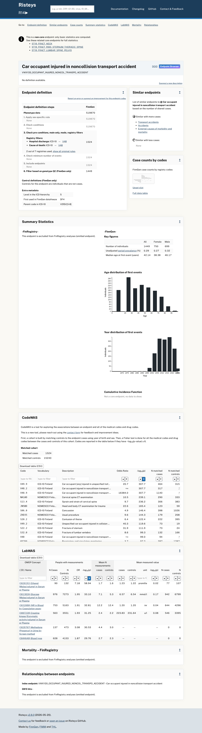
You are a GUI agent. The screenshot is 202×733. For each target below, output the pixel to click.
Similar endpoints (58, 25)
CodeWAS (113, 25)
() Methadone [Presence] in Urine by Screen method (30, 630)
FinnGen (33, 726)
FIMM (42, 726)
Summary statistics (95, 25)
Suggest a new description (170, 83)
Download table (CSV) (31, 466)
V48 (64, 141)
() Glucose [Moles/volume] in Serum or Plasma (32, 597)
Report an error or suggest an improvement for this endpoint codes (97, 98)
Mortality (136, 25)
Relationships (151, 25)
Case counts (76, 25)
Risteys (27, 5)
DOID (154, 66)
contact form (73, 432)
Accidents (143, 125)
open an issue (57, 720)
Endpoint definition (37, 25)
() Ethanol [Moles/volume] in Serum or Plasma (32, 586)
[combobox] (72, 9)
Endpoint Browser (169, 66)
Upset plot (138, 187)
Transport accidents (148, 122)
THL (53, 726)
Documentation (119, 8)
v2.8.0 (30, 714)
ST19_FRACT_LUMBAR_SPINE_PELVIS (52, 50)
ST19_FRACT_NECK (42, 43)
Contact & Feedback (171, 8)
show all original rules (64, 151)
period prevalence (127, 250)
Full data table (140, 193)
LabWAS (125, 25)
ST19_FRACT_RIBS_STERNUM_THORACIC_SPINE (57, 47)
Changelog (138, 8)
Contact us (25, 720)
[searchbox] (72, 9)
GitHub (152, 8)
